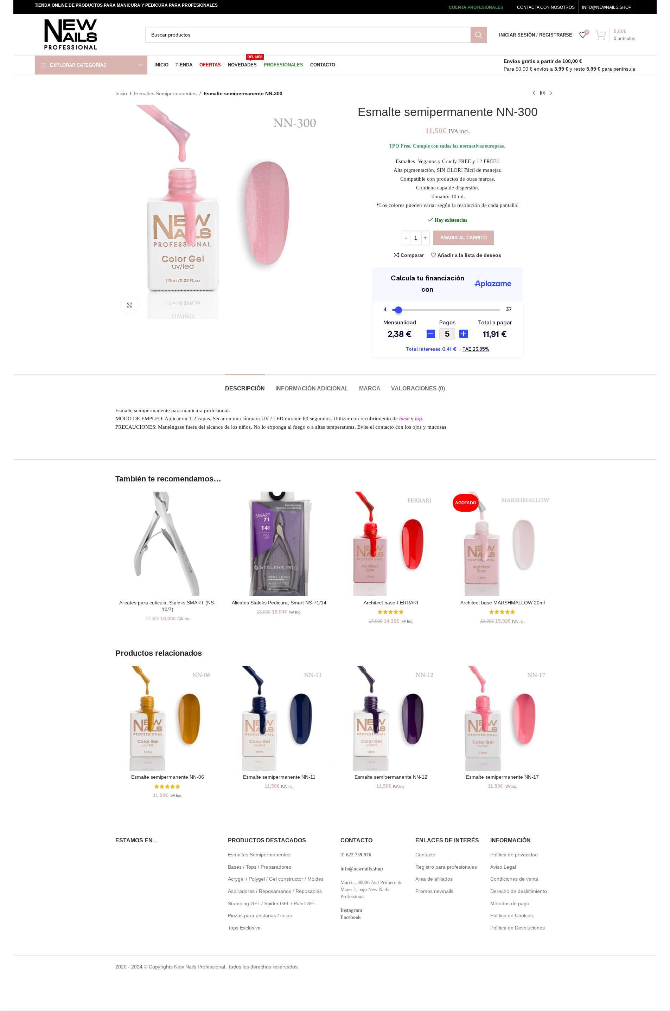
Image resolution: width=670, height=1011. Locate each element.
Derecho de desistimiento (518, 891)
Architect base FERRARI (391, 602)
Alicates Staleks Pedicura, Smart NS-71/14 (279, 602)
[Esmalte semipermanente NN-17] (502, 718)
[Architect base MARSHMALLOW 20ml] (502, 544)
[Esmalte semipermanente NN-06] (167, 718)
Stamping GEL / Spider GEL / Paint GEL (272, 903)
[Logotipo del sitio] (70, 34)
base (404, 418)
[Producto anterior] (534, 93)
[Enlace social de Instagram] (415, 6)
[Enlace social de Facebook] (396, 6)
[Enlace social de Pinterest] (436, 6)
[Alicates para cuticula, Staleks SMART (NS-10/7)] (167, 544)
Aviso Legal (503, 867)
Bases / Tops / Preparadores (259, 867)
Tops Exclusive (244, 928)
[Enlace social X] (405, 6)
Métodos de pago (509, 903)
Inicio (121, 93)
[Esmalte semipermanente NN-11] (279, 718)
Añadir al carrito (463, 237)
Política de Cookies (511, 915)
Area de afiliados (434, 879)
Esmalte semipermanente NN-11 (279, 777)
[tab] (245, 385)
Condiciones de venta (514, 879)
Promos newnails (434, 891)
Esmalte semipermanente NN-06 (167, 777)
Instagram (351, 910)
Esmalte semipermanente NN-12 (391, 777)
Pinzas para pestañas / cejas (260, 915)
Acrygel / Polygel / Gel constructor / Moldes (276, 879)
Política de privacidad (514, 854)
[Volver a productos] (542, 93)
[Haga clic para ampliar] (129, 305)
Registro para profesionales (446, 867)
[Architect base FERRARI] (391, 544)
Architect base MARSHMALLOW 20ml (502, 602)
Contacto (425, 854)
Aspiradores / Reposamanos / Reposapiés (275, 891)
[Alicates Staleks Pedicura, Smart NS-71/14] (279, 544)
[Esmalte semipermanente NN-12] (391, 718)
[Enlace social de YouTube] (425, 6)
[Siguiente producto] (551, 93)
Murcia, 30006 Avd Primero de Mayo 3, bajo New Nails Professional (371, 889)
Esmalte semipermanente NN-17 (502, 777)
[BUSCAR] (479, 35)
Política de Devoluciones (517, 928)
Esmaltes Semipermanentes (165, 93)
